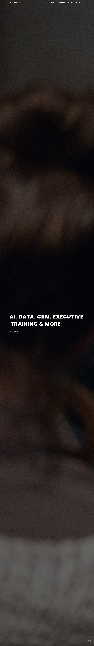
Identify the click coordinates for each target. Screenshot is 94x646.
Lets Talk (77, 2)
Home (52, 2)
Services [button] (70, 2)
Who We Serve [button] (60, 2)
